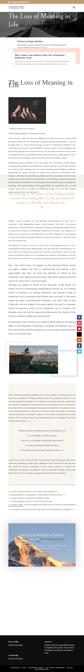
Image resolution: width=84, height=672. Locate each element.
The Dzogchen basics (49, 539)
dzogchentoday (42, 669)
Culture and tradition (31, 55)
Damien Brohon (35, 41)
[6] (63, 450)
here (28, 421)
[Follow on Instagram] (79, 323)
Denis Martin (24, 539)
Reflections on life (23, 57)
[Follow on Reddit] (79, 340)
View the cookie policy (15, 659)
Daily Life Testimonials (53, 55)
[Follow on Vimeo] (79, 351)
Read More (42, 554)
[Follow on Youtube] (79, 328)
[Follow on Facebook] (79, 317)
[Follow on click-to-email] (79, 334)
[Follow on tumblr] (79, 345)
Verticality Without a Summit (42, 535)
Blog (17, 55)
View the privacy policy (15, 645)
